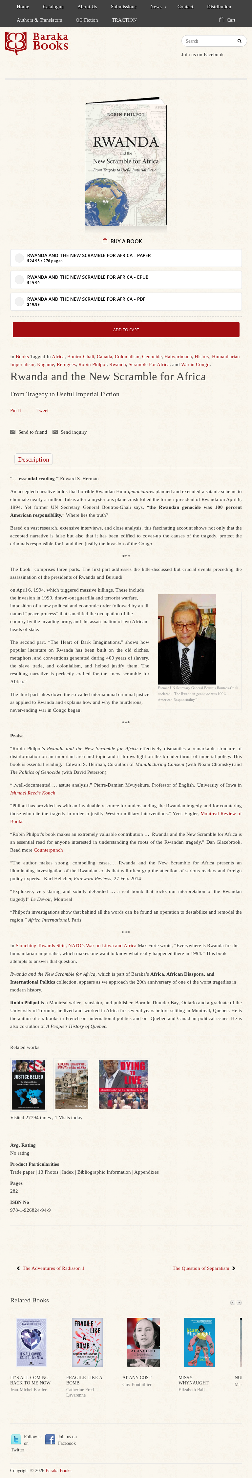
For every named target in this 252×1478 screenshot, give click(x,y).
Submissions (123, 6)
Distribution (219, 6)
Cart (231, 20)
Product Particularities (34, 1164)
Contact (185, 6)
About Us (87, 6)
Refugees (66, 364)
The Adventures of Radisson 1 (54, 1268)
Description (33, 459)
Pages (16, 1183)
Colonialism (127, 356)
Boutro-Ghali (80, 356)
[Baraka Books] (65, 46)
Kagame (45, 364)
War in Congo (195, 364)
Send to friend (32, 432)
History (202, 356)
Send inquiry (74, 432)
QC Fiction (87, 20)
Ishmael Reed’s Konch (32, 792)
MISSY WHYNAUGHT (193, 1380)
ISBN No (19, 1202)
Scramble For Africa (149, 364)
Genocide (152, 356)
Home (23, 6)
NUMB (241, 1377)
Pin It (15, 410)
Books (22, 356)
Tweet (42, 410)
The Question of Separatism (201, 1268)
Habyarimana (178, 356)
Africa (58, 356)
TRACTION (124, 20)
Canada (104, 356)
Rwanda (117, 364)
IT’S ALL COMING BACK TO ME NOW (30, 1380)
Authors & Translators (39, 20)
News (153, 7)
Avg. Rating (23, 1145)
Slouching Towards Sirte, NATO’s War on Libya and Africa (76, 945)
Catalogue (53, 6)
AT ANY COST (137, 1377)
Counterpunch (48, 850)
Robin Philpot (92, 364)
